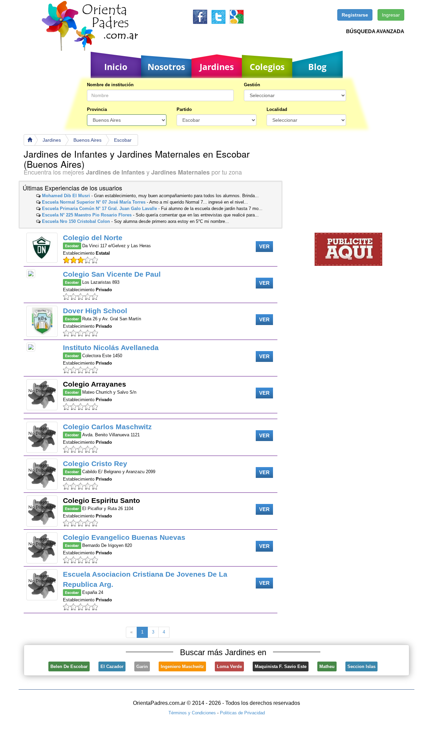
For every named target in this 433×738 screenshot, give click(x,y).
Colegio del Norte (92, 237)
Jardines (217, 66)
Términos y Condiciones (192, 712)
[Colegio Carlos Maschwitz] (42, 437)
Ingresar (391, 15)
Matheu (327, 666)
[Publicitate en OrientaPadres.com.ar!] (348, 248)
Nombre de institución (110, 84)
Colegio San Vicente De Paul (112, 274)
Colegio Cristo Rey (95, 463)
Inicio (115, 66)
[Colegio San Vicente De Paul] (30, 273)
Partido (184, 109)
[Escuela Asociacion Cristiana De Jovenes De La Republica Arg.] (42, 584)
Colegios (267, 66)
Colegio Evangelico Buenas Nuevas (124, 537)
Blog (317, 66)
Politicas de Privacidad (242, 712)
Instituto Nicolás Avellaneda (111, 347)
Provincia (97, 109)
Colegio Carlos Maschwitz (107, 427)
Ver (264, 246)
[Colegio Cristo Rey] (42, 474)
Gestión (252, 84)
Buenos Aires (87, 140)
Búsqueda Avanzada (375, 31)
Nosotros (166, 66)
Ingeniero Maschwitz (182, 666)
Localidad (277, 109)
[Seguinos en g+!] (236, 16)
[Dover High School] (42, 321)
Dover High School (95, 311)
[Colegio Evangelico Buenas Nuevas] (42, 547)
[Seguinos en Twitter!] (218, 16)
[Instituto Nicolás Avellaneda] (30, 347)
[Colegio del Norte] (42, 248)
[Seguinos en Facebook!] (200, 16)
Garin (142, 666)
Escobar (123, 140)
